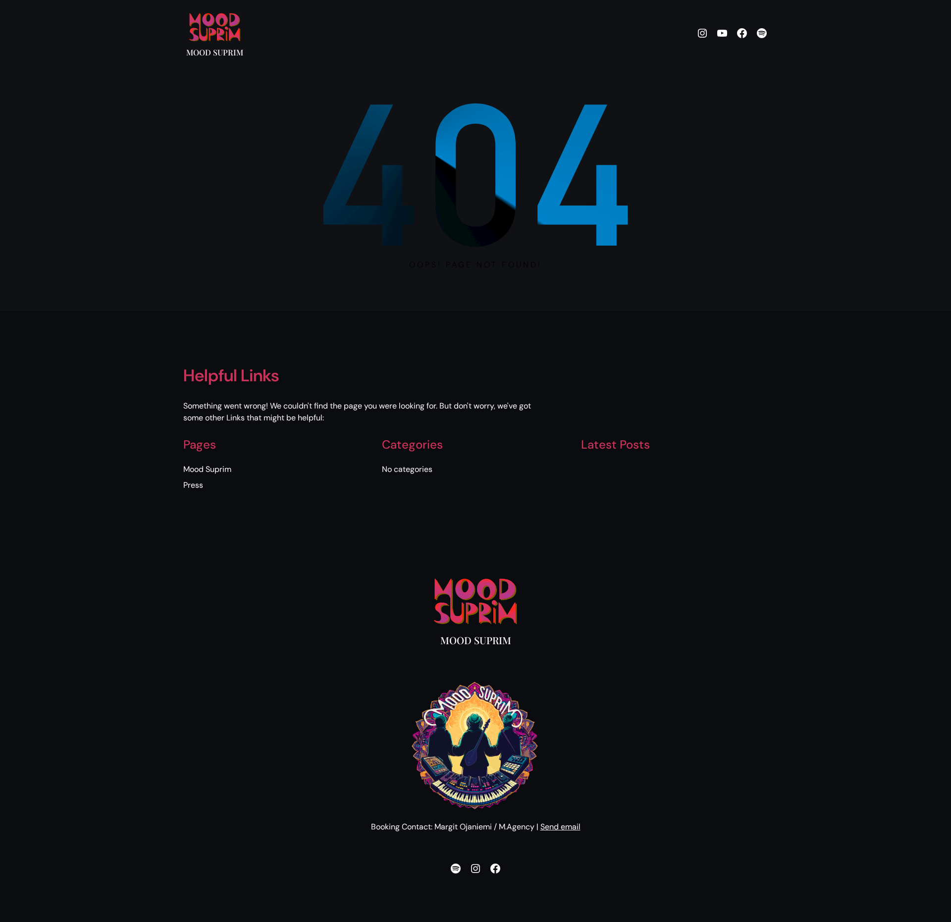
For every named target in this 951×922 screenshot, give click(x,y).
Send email (560, 826)
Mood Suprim (214, 52)
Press (193, 485)
